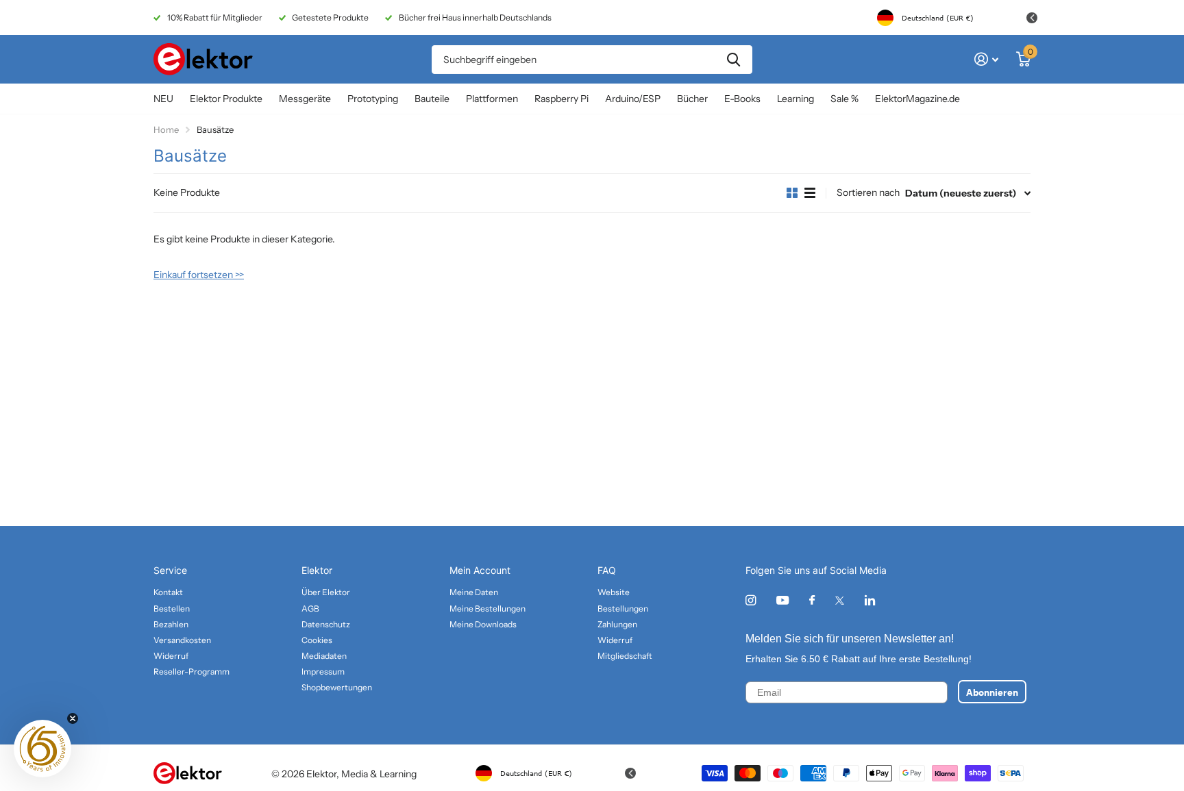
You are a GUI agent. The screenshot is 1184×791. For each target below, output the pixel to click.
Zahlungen (617, 624)
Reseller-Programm (191, 671)
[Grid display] (792, 193)
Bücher (692, 98)
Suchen (733, 59)
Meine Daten (473, 592)
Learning (795, 98)
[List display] (809, 193)
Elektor (316, 570)
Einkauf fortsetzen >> (198, 274)
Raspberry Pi (561, 98)
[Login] (986, 59)
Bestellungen (622, 608)
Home (166, 129)
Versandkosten (182, 640)
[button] (42, 748)
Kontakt (168, 592)
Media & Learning (379, 774)
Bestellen (171, 608)
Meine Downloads (483, 624)
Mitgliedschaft (624, 656)
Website (613, 592)
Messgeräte (305, 98)
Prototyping (372, 98)
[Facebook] (812, 600)
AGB (310, 608)
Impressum (323, 671)
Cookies (316, 640)
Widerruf (170, 656)
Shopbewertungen (336, 687)
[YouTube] (782, 601)
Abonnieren (992, 692)
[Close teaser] (72, 718)
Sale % (844, 98)
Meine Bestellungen (487, 608)
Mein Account (479, 570)
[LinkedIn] (870, 600)
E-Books (742, 98)
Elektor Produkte (226, 98)
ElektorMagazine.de (917, 98)
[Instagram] (750, 600)
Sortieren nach (868, 192)
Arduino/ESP (633, 98)
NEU (163, 98)
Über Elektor (325, 592)
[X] (839, 601)
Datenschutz (325, 624)
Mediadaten (324, 656)
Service (170, 570)
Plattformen (492, 98)
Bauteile (432, 98)
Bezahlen (170, 624)
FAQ (606, 570)
